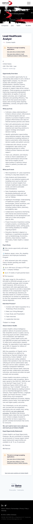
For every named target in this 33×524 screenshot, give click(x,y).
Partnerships (15, 508)
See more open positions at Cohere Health (16, 473)
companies (4, 25)
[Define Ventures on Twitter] (5, 506)
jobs (12, 25)
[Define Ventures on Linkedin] (2, 505)
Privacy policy (12, 490)
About (8, 508)
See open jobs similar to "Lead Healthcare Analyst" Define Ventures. (17, 54)
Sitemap (3, 510)
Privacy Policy (24, 508)
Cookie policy (20, 490)
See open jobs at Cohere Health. (16, 51)
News (3, 508)
